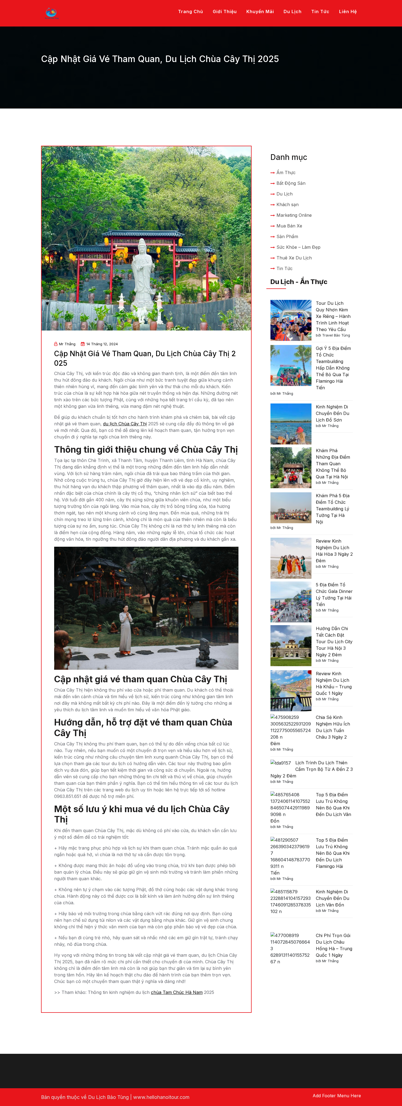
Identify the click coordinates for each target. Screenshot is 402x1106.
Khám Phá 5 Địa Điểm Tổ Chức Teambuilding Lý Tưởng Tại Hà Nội (332, 509)
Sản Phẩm (287, 236)
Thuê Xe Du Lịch (294, 258)
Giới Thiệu (225, 11)
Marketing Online (294, 215)
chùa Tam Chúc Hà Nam (177, 992)
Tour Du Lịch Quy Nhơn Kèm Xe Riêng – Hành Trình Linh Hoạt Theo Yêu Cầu (333, 316)
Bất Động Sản (290, 183)
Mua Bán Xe (289, 226)
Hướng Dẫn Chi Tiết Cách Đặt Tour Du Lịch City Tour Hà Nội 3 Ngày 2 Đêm (334, 641)
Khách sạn (287, 204)
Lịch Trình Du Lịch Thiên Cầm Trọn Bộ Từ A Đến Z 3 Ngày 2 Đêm (311, 769)
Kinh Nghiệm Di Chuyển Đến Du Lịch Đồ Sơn (332, 413)
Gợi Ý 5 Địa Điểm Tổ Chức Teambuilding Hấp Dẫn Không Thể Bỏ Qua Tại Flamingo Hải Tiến (333, 368)
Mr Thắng (67, 344)
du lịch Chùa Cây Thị (125, 423)
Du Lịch (293, 11)
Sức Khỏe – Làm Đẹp (298, 247)
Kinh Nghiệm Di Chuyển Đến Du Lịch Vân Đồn (332, 898)
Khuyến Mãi (260, 11)
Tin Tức (320, 11)
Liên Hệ (348, 11)
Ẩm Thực (286, 172)
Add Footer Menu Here (337, 1095)
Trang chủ (190, 11)
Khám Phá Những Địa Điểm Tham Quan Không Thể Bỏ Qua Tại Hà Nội (333, 463)
